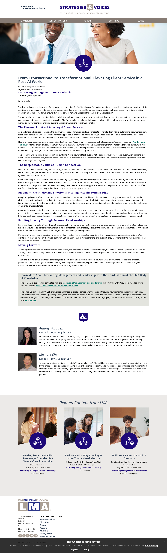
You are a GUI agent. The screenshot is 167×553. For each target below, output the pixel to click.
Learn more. (31, 300)
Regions (43, 528)
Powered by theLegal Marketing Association (32, 7)
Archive (47, 519)
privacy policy (151, 545)
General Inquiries (47, 536)
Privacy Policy (46, 533)
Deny (86, 549)
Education (44, 522)
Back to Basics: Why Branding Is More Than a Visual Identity (83, 457)
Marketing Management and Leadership (82, 282)
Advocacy (44, 531)
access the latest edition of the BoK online (57, 285)
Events (43, 525)
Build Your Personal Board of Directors (129, 457)
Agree (74, 549)
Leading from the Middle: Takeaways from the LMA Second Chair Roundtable (38, 458)
